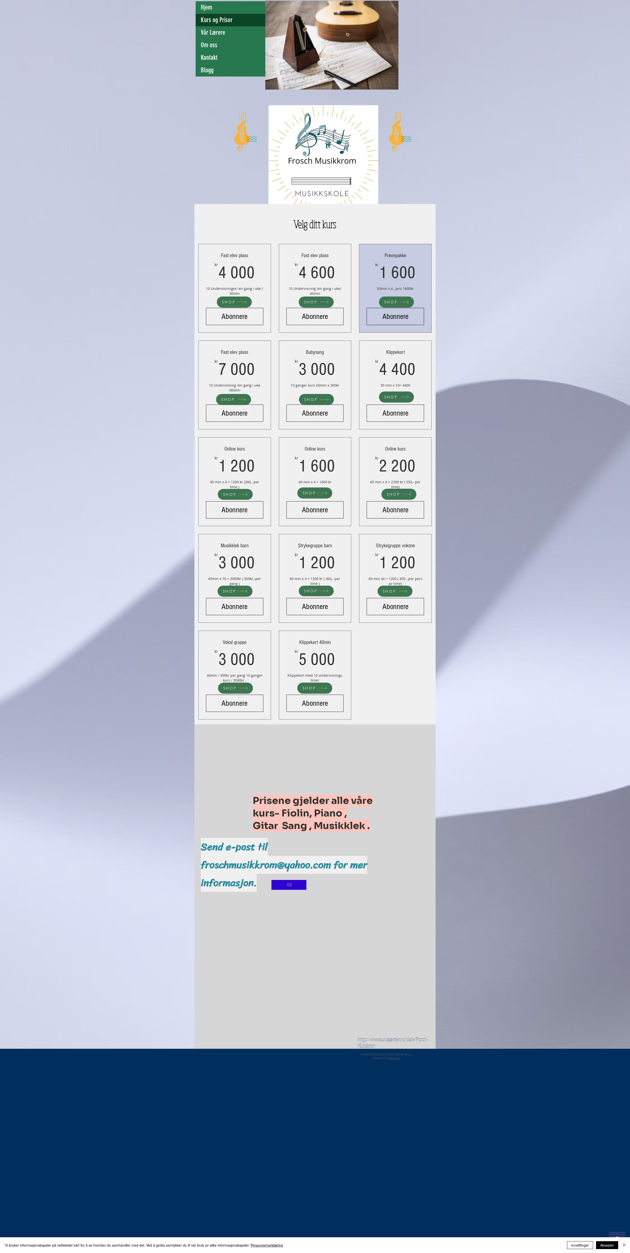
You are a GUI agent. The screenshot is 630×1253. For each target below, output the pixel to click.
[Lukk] (624, 1245)
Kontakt (209, 58)
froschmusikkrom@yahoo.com (266, 865)
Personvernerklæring (267, 1245)
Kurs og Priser (217, 20)
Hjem (206, 7)
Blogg (207, 70)
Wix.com (394, 1058)
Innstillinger (580, 1245)
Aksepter (607, 1245)
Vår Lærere (213, 32)
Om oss (209, 45)
